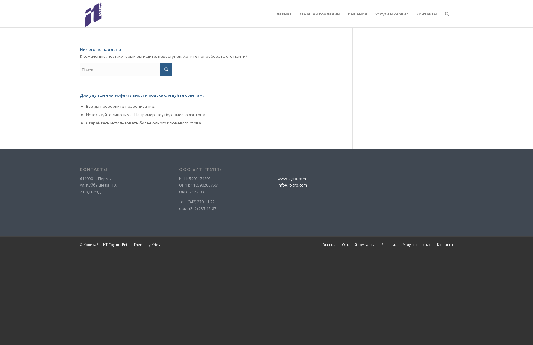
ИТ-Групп (111, 244)
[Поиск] (447, 13)
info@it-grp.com (292, 185)
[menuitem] (283, 13)
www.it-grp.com (292, 178)
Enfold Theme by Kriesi (141, 244)
